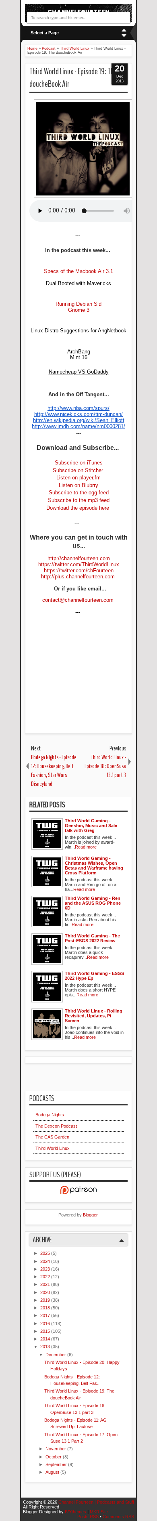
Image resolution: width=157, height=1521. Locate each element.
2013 (45, 1346)
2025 (45, 1253)
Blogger (90, 1214)
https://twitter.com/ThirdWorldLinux (78, 564)
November (56, 1448)
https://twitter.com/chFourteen (79, 570)
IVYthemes (76, 1511)
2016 (45, 1323)
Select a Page (45, 32)
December (56, 1354)
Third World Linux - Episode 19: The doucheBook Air (73, 77)
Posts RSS (88, 1516)
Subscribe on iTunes (79, 463)
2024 (45, 1261)
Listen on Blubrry (78, 485)
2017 (45, 1315)
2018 (45, 1307)
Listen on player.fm (78, 478)
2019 (45, 1300)
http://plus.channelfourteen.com (78, 577)
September (56, 1464)
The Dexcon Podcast (56, 1126)
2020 (45, 1292)
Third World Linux (52, 1148)
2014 (45, 1338)
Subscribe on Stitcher (78, 470)
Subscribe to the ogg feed (79, 492)
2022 (45, 1276)
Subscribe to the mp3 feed (78, 500)
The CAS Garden (52, 1136)
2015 (45, 1331)
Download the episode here (78, 508)
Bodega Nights (49, 1114)
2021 (45, 1284)
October (54, 1456)
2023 (45, 1269)
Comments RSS (118, 1516)
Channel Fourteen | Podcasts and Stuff (96, 1502)
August (52, 1472)
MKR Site (99, 1511)
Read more (86, 847)
